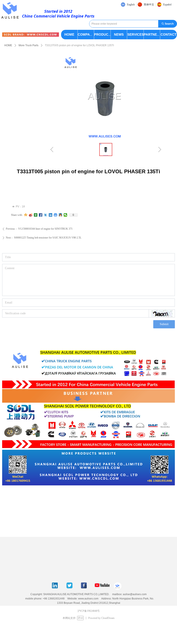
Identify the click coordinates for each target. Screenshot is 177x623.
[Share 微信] (65, 215)
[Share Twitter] (45, 215)
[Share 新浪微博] (31, 215)
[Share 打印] (55, 215)
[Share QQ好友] (60, 215)
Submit (164, 324)
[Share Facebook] (41, 215)
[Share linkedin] (50, 215)
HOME (8, 45)
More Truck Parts (28, 45)
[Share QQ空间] (26, 215)
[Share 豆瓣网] (36, 215)
